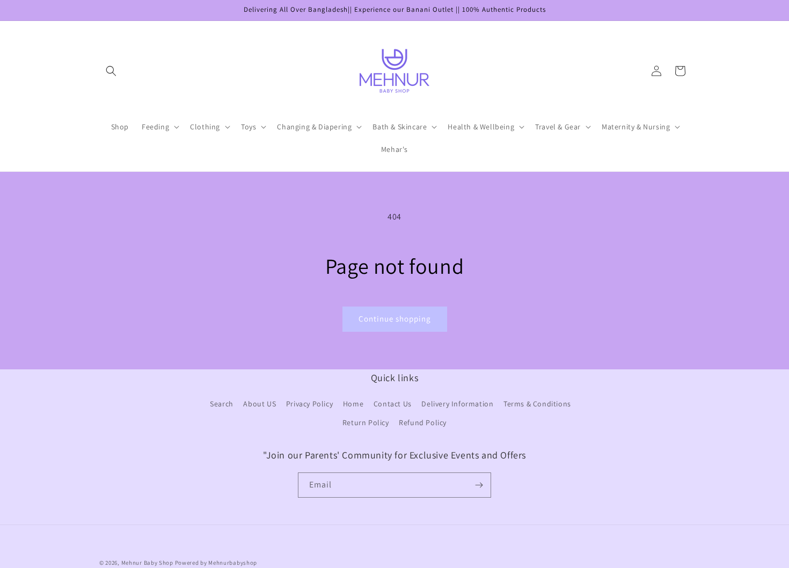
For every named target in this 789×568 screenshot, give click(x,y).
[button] (111, 71)
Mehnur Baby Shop (147, 562)
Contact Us (393, 404)
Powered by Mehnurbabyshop (216, 562)
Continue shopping (395, 319)
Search (221, 404)
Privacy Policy (309, 404)
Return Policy (365, 423)
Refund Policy (423, 423)
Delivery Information (457, 404)
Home (353, 404)
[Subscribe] (479, 485)
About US (259, 404)
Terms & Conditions (537, 404)
